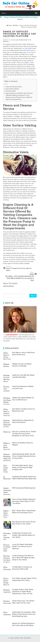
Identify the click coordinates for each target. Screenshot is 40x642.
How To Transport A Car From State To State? (19, 268)
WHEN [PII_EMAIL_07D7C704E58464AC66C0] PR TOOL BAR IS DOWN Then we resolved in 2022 (20, 276)
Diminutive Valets (11, 91)
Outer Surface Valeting (12, 89)
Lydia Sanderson (20, 40)
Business (6, 41)
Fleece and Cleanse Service (14, 87)
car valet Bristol (27, 48)
